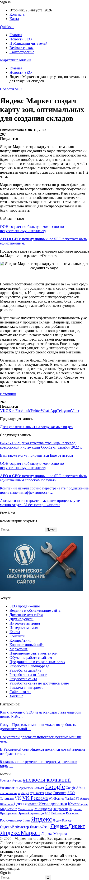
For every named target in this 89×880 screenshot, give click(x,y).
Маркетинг (18, 649)
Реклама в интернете (26, 687)
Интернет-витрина (24, 623)
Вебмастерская (21, 48)
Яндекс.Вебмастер (14, 827)
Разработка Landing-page (29, 666)
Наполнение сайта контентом (33, 653)
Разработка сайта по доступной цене (39, 683)
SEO (71, 793)
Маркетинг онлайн (15, 60)
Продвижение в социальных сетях (37, 662)
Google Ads (73, 788)
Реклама (72, 813)
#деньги (5, 780)
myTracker (37, 793)
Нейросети (60, 809)
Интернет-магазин (24, 628)
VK (18, 798)
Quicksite (7, 27)
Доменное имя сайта (26, 615)
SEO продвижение (24, 606)
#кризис (17, 780)
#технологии (9, 788)
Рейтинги (58, 813)
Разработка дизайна (25, 670)
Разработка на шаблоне (28, 675)
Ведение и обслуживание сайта (35, 610)
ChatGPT (39, 788)
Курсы (84, 804)
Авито (84, 798)
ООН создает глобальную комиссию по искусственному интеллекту (32, 229)
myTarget (23, 793)
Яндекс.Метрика (54, 834)
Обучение (75, 809)
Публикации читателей (28, 43)
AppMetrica (26, 788)
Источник (8, 394)
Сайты (26, 820)
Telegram (7, 798)
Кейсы (14, 632)
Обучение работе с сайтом (30, 657)
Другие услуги (21, 619)
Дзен (19, 804)
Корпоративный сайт (26, 645)
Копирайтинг (20, 640)
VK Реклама (35, 798)
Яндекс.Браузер (62, 820)
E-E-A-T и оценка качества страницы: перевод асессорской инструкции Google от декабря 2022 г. (41, 445)
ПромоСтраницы (31, 813)
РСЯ (47, 813)
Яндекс (41, 819)
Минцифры (43, 809)
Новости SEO (20, 39)
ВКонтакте (6, 804)
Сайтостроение (21, 52)
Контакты (17, 14)
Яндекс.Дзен (39, 827)
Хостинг (16, 696)
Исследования (52, 803)
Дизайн (31, 804)
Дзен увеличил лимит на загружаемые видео (36, 427)
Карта (14, 19)
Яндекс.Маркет (20, 832)
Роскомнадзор (11, 820)
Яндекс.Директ (67, 826)
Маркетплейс (25, 809)
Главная (15, 35)
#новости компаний (47, 779)
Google (55, 786)
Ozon (48, 793)
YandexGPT (72, 798)
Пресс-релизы (8, 813)
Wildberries (56, 798)
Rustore (59, 793)
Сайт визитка (20, 692)
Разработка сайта (23, 679)
